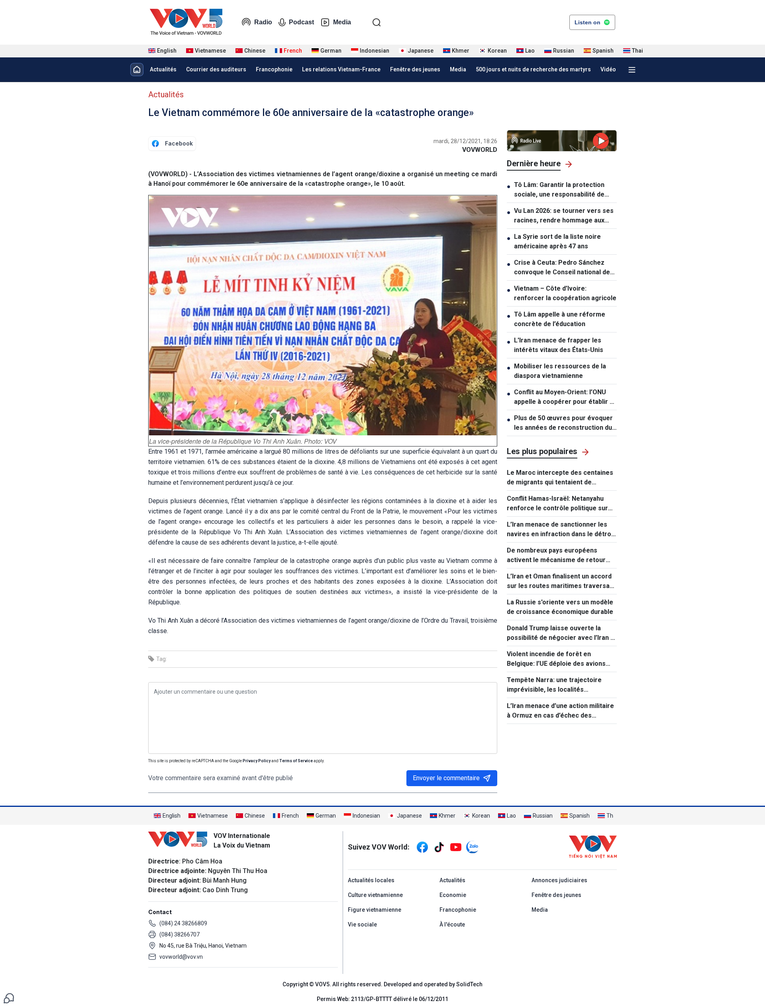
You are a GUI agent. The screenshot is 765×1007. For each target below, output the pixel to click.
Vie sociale (362, 924)
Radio (263, 22)
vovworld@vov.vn (181, 957)
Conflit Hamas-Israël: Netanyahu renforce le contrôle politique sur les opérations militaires (557, 504)
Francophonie (274, 69)
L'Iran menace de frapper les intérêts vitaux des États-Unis (558, 345)
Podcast (301, 22)
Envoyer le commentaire (446, 778)
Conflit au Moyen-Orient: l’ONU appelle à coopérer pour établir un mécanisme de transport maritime (565, 397)
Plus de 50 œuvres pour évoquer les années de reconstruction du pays (563, 423)
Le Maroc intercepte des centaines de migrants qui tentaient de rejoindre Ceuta (560, 478)
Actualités (163, 69)
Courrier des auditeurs (216, 69)
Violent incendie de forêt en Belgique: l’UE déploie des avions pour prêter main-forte (556, 659)
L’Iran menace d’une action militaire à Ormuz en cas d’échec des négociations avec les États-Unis (560, 711)
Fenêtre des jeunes (415, 69)
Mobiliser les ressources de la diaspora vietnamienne (560, 371)
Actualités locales (371, 880)
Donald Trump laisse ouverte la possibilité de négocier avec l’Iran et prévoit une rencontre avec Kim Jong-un (562, 633)
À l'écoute (452, 924)
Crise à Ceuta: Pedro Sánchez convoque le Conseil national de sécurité (562, 268)
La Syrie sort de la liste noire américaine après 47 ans (557, 241)
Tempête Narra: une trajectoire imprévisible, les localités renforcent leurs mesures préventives (554, 685)
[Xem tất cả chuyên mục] (632, 69)
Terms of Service (296, 761)
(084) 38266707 (179, 934)
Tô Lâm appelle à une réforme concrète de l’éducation (559, 319)
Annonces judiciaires (559, 880)
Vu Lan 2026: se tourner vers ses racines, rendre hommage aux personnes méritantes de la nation (564, 216)
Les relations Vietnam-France (341, 69)
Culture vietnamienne (375, 895)
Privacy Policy (257, 761)
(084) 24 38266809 (183, 923)
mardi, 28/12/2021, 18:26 (465, 141)
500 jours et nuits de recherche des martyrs (533, 69)
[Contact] (8, 997)
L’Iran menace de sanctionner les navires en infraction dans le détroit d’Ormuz (561, 530)
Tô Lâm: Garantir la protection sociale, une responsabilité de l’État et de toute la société (559, 190)
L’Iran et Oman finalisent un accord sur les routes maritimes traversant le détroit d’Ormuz (561, 581)
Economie (452, 895)
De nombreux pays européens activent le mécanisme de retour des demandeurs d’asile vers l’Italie (560, 556)
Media (342, 22)
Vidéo (608, 69)
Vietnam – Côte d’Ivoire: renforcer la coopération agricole (565, 293)
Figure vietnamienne (374, 910)
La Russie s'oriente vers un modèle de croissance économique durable (560, 607)
